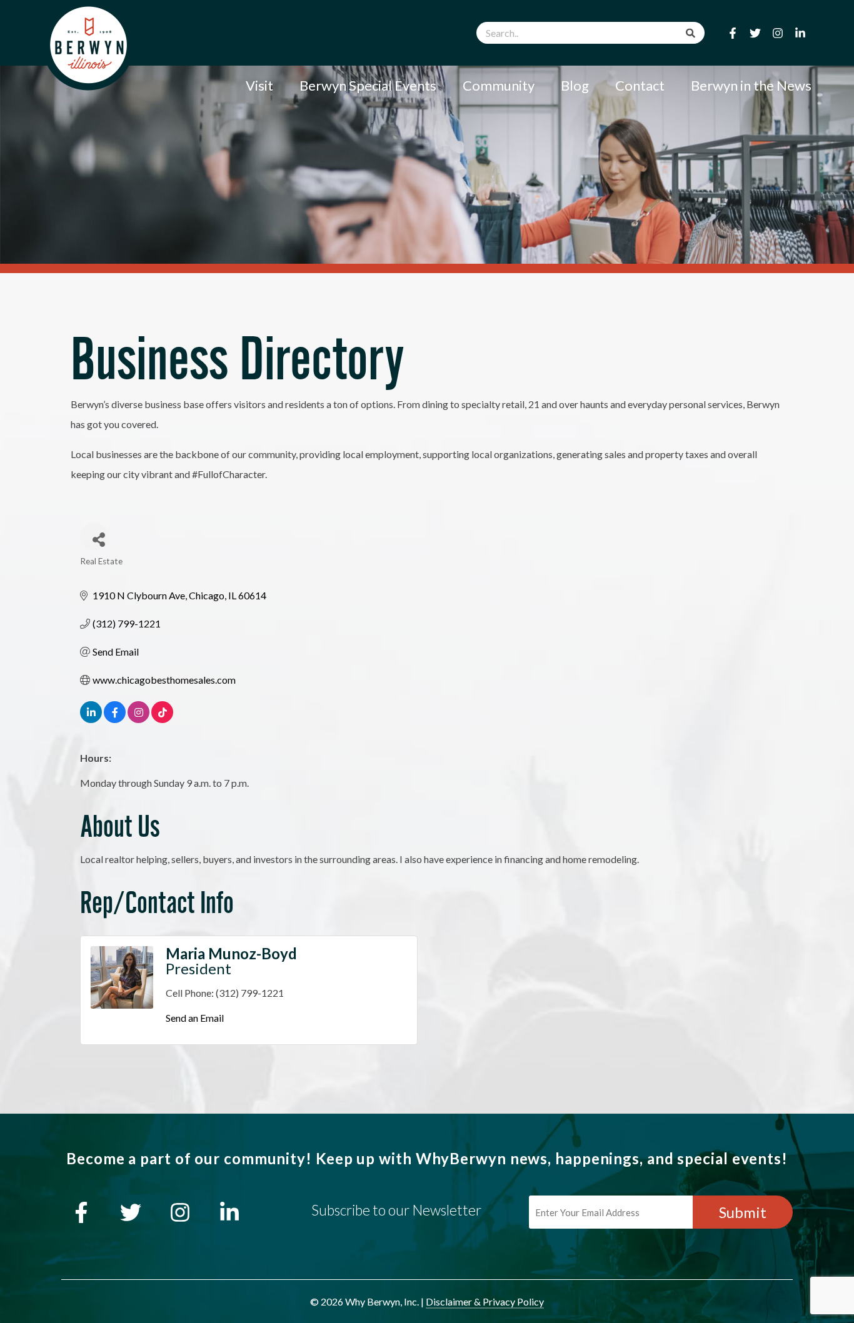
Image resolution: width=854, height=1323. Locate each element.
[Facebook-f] (732, 33)
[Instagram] (777, 33)
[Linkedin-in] (800, 33)
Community (499, 85)
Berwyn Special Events (367, 85)
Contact (640, 85)
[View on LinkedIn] (91, 719)
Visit (259, 85)
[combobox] (590, 33)
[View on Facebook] (115, 719)
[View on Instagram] (138, 719)
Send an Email (195, 1018)
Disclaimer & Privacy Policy (485, 1301)
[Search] (690, 32)
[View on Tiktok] (162, 719)
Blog (575, 85)
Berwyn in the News (751, 85)
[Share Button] (94, 536)
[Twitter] (755, 33)
